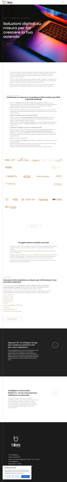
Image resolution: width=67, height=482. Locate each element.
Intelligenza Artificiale (32, 256)
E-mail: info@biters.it (13, 455)
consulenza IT (33, 248)
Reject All (17, 476)
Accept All (25, 476)
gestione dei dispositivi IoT (27, 255)
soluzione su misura (43, 117)
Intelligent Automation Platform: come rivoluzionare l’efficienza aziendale (22, 392)
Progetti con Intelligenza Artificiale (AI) (13, 305)
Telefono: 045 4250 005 (14, 457)
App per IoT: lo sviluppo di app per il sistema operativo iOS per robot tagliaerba (22, 344)
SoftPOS (12, 256)
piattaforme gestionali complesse (43, 255)
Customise (8, 476)
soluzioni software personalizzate (18, 248)
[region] (17, 472)
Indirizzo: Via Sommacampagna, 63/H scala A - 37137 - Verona (24, 459)
